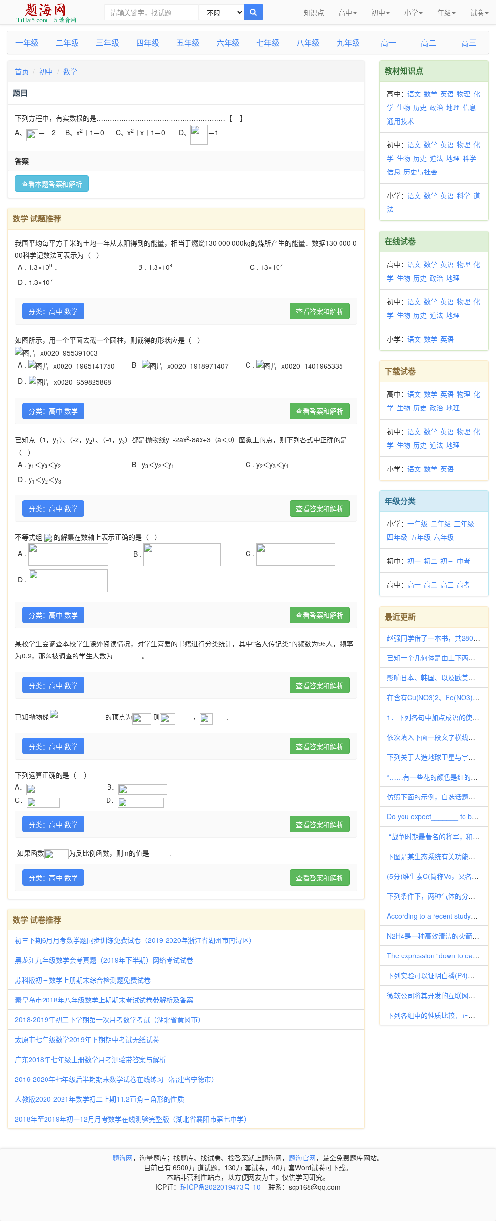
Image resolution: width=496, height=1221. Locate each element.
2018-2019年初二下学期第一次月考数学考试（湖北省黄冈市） (109, 1019)
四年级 (147, 42)
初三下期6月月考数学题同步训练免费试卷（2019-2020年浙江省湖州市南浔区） (135, 940)
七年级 (267, 42)
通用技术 (400, 120)
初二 (430, 560)
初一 (414, 560)
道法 (436, 158)
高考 (463, 584)
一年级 (27, 42)
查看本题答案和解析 (51, 183)
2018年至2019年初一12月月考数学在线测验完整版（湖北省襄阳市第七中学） (132, 1119)
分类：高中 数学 (53, 311)
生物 (403, 107)
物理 (463, 93)
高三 (469, 42)
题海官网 (302, 1157)
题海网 (122, 1157)
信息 (469, 107)
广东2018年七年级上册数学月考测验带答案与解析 (90, 1059)
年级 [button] (444, 12)
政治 (436, 107)
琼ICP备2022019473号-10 (220, 1186)
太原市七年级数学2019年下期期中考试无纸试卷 (87, 1039)
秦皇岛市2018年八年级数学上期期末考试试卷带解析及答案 (104, 999)
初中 (46, 71)
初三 (447, 560)
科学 (469, 158)
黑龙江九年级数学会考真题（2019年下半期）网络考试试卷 (104, 960)
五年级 (188, 42)
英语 (447, 93)
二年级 (67, 42)
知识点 (314, 12)
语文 (414, 93)
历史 (420, 107)
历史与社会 (420, 171)
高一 (388, 42)
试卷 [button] (477, 12)
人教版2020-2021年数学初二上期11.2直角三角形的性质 (99, 1099)
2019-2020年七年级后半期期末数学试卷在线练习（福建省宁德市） (116, 1079)
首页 (22, 71)
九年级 (348, 42)
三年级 (107, 42)
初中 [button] (378, 12)
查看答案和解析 (319, 311)
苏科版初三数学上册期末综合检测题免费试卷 (83, 980)
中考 (463, 560)
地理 (453, 107)
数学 (70, 71)
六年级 (228, 42)
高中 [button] (345, 12)
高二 (428, 42)
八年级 (308, 42)
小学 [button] (411, 12)
